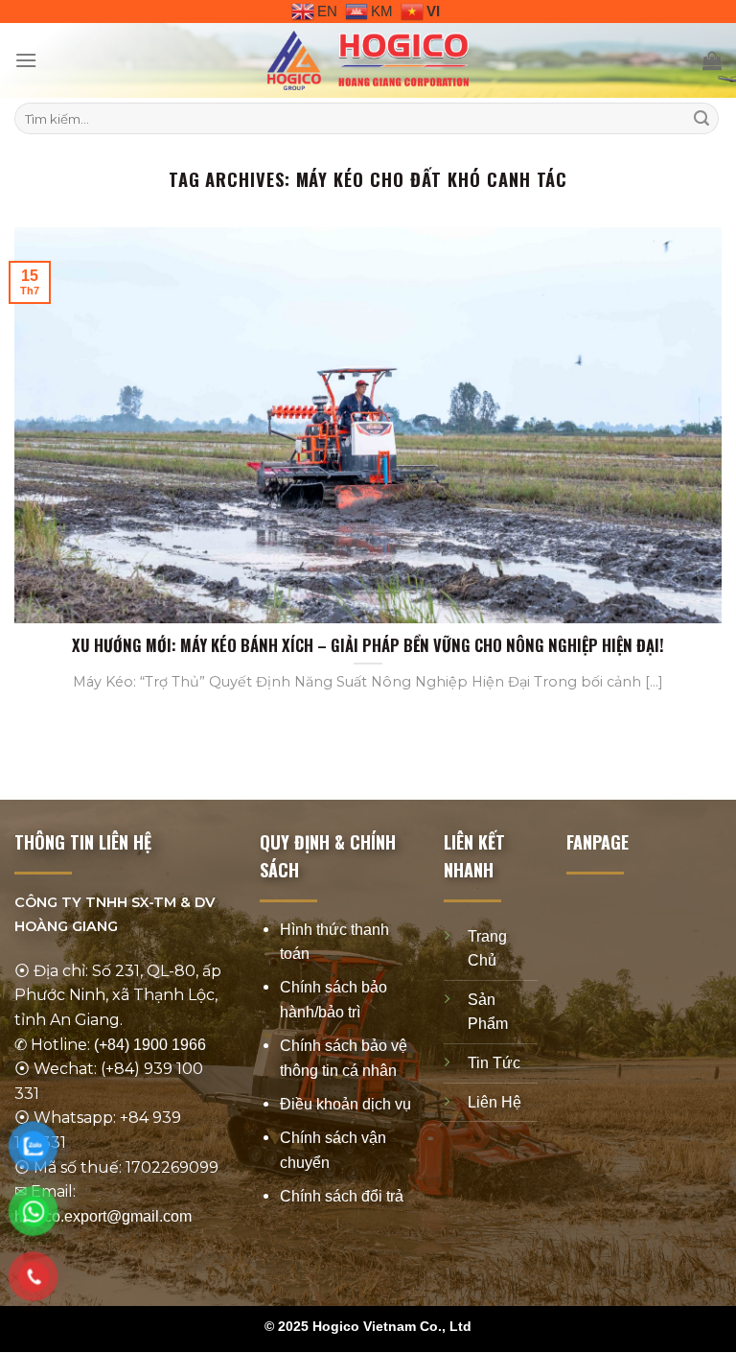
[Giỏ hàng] (712, 60)
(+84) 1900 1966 (150, 1045)
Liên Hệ (494, 1102)
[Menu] (25, 59)
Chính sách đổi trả (341, 1196)
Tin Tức (494, 1063)
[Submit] (701, 119)
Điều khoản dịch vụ (345, 1104)
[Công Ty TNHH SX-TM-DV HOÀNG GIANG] (368, 60)
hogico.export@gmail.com (103, 1216)
